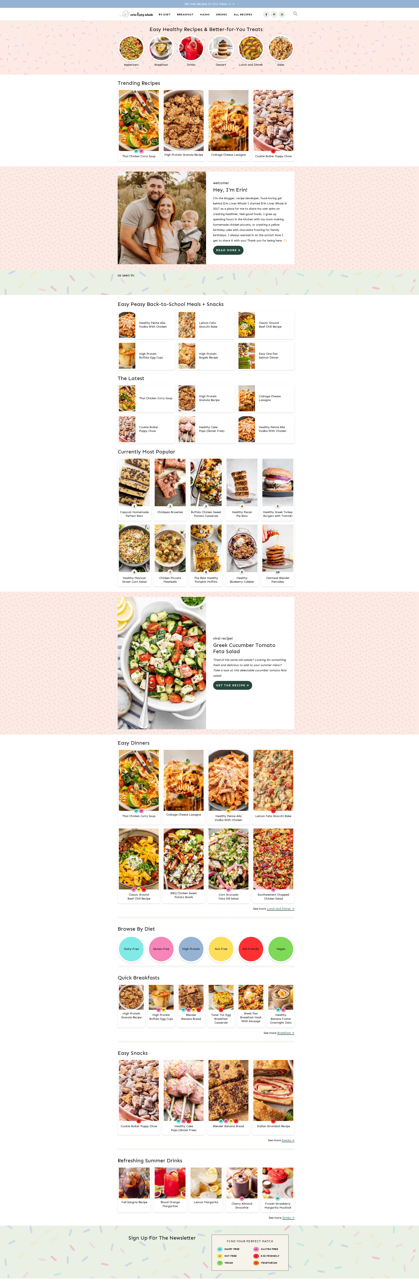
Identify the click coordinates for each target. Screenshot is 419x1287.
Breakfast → (285, 1033)
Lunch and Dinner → (280, 909)
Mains (205, 14)
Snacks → (288, 1140)
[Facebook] (266, 14)
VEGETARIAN (269, 1263)
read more (226, 250)
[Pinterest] (274, 14)
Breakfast (185, 14)
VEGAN (229, 1263)
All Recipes (243, 14)
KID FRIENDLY (270, 1256)
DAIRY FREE (232, 1249)
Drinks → (288, 1218)
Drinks (221, 14)
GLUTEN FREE (269, 1249)
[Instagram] (282, 14)
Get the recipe (231, 685)
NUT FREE (231, 1256)
